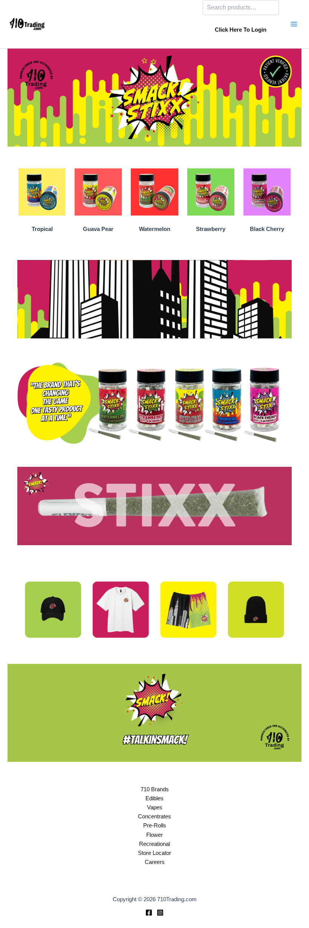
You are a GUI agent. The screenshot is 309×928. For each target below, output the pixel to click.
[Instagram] (160, 912)
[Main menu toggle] (293, 24)
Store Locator (154, 853)
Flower (154, 835)
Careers (155, 862)
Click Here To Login (240, 30)
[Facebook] (148, 912)
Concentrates (154, 816)
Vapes (154, 807)
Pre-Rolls (154, 826)
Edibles (154, 798)
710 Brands (155, 789)
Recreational (154, 844)
